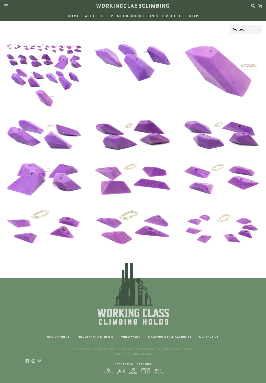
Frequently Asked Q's (95, 337)
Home (73, 16)
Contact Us (209, 337)
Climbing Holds (127, 16)
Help (193, 16)
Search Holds (58, 337)
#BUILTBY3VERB (142, 353)
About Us (95, 16)
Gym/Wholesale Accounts (169, 337)
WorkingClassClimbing (133, 5)
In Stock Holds (166, 16)
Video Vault (131, 337)
